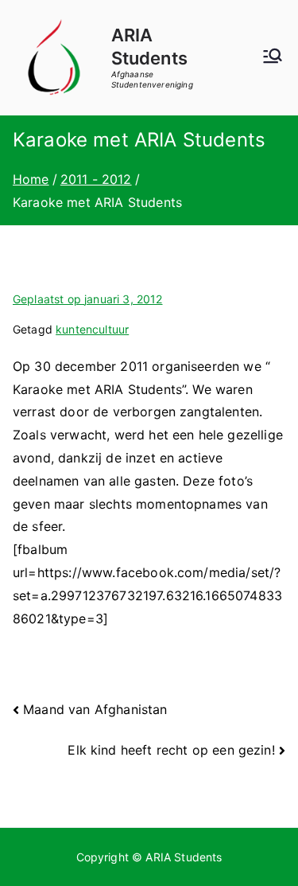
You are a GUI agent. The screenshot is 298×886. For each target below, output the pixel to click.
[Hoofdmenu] (272, 57)
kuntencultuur (92, 329)
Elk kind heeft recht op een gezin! (171, 750)
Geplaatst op (88, 299)
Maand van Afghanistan (95, 709)
